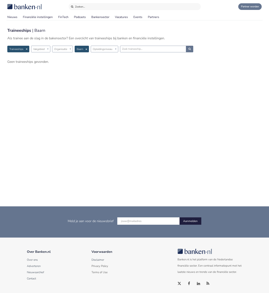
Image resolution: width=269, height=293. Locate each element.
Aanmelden (190, 221)
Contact (31, 278)
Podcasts (80, 17)
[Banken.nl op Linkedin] (199, 284)
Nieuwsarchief (35, 272)
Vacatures (121, 17)
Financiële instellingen (38, 17)
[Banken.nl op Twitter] (180, 284)
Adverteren (34, 266)
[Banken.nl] (15, 4)
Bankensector (100, 17)
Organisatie (60, 49)
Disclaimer (97, 260)
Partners (153, 17)
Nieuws (12, 17)
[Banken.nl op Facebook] (189, 284)
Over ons (32, 260)
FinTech (63, 17)
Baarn (80, 49)
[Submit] (189, 49)
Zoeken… (79, 6)
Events (137, 17)
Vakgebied (39, 49)
